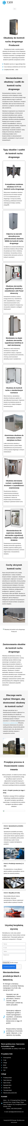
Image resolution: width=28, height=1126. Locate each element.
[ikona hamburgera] (14, 9)
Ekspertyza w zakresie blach (10, 723)
